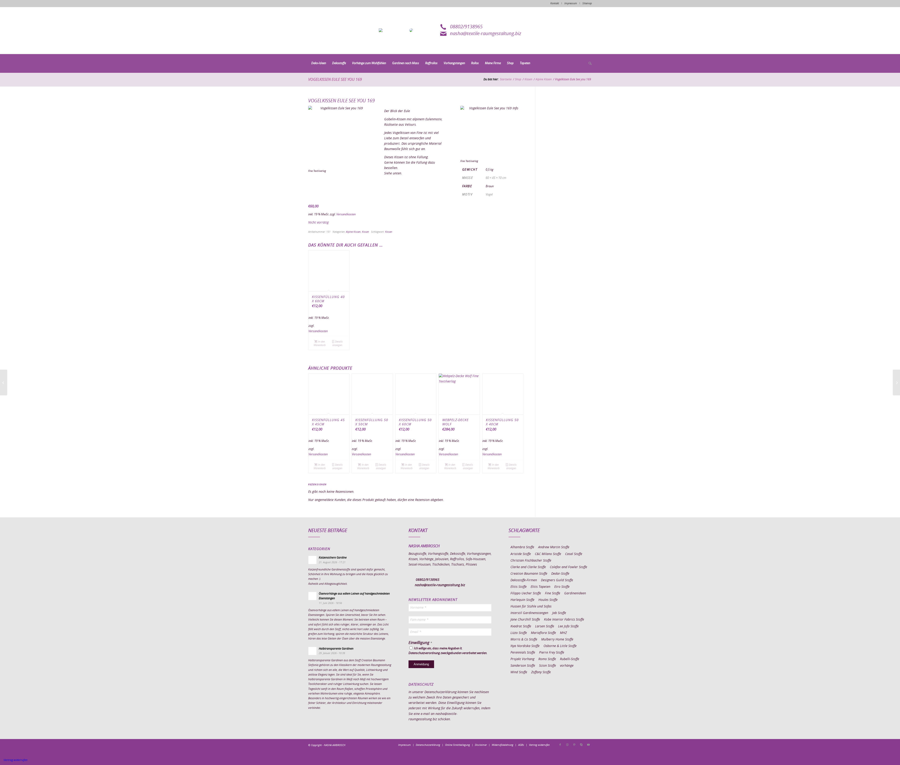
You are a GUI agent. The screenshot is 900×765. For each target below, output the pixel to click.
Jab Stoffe (559, 613)
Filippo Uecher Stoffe (525, 593)
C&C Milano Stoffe (548, 554)
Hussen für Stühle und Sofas (530, 606)
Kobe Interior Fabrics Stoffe (564, 619)
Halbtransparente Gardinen (336, 648)
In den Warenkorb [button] (320, 343)
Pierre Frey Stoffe (551, 652)
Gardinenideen (575, 593)
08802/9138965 (466, 27)
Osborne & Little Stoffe (560, 646)
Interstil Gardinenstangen (529, 613)
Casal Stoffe (573, 554)
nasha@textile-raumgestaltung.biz (485, 33)
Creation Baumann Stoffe (528, 573)
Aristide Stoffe (520, 554)
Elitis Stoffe (518, 586)
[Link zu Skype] (581, 744)
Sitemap (587, 3)
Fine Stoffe (552, 593)
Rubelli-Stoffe (569, 659)
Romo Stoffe (547, 659)
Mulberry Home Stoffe (557, 639)
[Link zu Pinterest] (574, 744)
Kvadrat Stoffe (520, 626)
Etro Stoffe (562, 586)
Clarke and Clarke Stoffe (528, 567)
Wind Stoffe (518, 672)
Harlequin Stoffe (522, 600)
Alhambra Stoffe (522, 547)
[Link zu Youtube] (588, 744)
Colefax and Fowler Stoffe (568, 567)
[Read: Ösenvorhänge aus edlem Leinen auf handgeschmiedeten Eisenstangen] (312, 596)
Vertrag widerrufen (15, 760)
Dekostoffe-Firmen (523, 580)
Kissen (365, 232)
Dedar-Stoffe (560, 573)
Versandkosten (346, 214)
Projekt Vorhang (522, 659)
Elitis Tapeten (540, 586)
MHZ (563, 633)
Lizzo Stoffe (518, 633)
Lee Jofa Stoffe (568, 626)
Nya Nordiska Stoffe (525, 646)
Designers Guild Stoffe (557, 580)
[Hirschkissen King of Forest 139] (3, 382)
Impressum (570, 3)
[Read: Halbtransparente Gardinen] (312, 651)
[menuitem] (318, 63)
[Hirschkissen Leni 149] (896, 382)
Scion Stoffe (547, 665)
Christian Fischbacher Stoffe (530, 560)
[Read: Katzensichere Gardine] (312, 560)
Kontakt (554, 3)
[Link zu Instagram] (567, 744)
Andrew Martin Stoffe (553, 547)
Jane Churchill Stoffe (525, 619)
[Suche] (588, 63)
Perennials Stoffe (522, 652)
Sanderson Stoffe (522, 665)
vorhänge (567, 665)
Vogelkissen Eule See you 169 (335, 79)
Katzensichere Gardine (333, 557)
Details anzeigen (337, 343)
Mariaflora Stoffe (543, 633)
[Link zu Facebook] (560, 744)
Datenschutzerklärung (440, 692)
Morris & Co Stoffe (523, 639)
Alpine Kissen (353, 232)
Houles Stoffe (548, 600)
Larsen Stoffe (544, 626)
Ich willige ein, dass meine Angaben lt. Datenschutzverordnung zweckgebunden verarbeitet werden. (448, 651)
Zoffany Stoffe (541, 672)
